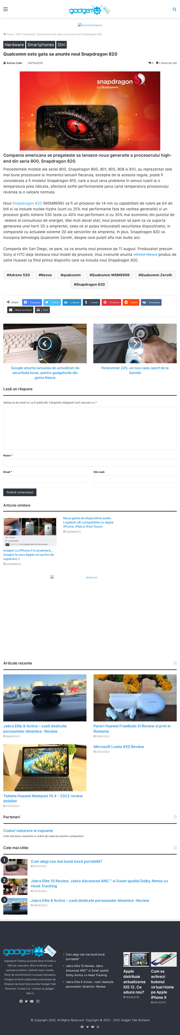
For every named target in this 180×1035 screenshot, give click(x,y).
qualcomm (72, 275)
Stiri (18, 34)
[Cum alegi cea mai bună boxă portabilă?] (15, 867)
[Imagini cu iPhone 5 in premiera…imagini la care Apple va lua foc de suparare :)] (30, 531)
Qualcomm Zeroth (156, 275)
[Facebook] (22, 1001)
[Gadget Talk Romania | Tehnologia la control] (90, 9)
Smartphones (40, 44)
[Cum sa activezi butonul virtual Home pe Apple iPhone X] (164, 959)
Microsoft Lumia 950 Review (119, 746)
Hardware (29, 34)
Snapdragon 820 (27, 203)
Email (7, 472)
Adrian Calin (14, 63)
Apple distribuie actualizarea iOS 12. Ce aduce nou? (134, 981)
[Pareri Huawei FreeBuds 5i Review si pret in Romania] (135, 697)
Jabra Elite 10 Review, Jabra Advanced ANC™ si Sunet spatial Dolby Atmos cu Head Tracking (87, 970)
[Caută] (174, 11)
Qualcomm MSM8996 (111, 275)
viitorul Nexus (145, 254)
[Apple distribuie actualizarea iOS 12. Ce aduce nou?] (136, 959)
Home (10, 34)
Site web (99, 472)
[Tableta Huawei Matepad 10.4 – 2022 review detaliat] (44, 767)
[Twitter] (27, 1001)
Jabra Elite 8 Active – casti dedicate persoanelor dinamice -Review (90, 900)
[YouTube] (32, 1001)
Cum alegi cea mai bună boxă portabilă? (66, 861)
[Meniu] (5, 11)
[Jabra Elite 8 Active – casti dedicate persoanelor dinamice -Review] (44, 697)
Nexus (46, 275)
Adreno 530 (19, 275)
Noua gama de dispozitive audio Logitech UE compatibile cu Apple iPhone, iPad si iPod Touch (88, 522)
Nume (8, 455)
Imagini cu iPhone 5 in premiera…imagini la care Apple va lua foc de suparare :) (28, 554)
